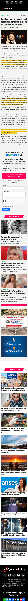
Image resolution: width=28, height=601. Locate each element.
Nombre (4, 185)
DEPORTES (18, 581)
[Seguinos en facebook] (7, 2)
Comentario (5, 191)
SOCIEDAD (4, 580)
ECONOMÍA (11, 581)
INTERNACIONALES (6, 583)
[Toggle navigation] (25, 8)
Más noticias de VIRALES (14, 305)
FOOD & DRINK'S (6, 587)
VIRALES (14, 583)
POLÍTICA (10, 580)
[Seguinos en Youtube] (21, 2)
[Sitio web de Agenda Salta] (6, 8)
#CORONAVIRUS (22, 583)
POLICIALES (22, 580)
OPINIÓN (16, 580)
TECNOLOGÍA (20, 585)
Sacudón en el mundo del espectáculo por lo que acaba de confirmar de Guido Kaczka (14, 21)
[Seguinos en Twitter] (16, 2)
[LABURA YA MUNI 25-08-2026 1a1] (14, 346)
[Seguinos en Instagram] (12, 2)
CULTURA (4, 585)
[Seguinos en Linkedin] (23, 575)
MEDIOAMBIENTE (12, 585)
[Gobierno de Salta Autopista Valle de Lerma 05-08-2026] (14, 322)
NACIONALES (5, 581)
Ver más (14, 170)
